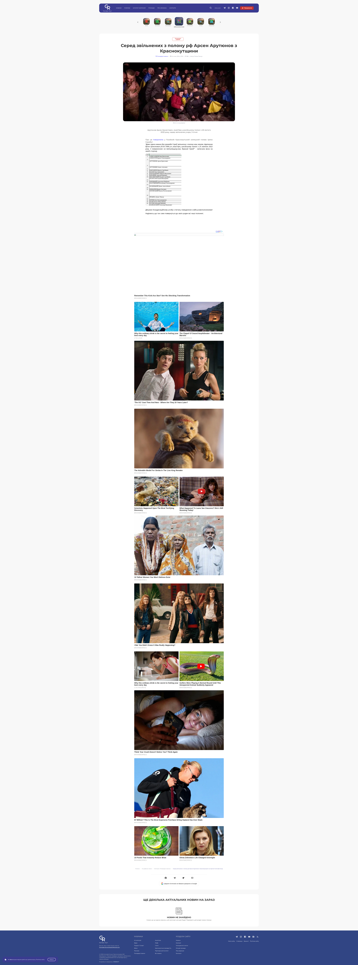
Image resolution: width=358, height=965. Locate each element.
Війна (135, 948)
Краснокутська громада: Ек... (163, 948)
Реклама (136, 950)
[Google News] (253, 937)
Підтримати (248, 8)
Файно (52, 959)
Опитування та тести (182, 945)
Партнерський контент (161, 950)
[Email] (192, 878)
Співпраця (239, 941)
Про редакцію (180, 950)
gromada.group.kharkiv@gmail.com (109, 947)
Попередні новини (178, 39)
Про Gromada (162, 8)
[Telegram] (174, 878)
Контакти (172, 8)
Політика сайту (254, 941)
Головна (137, 868)
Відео (135, 943)
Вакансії (246, 941)
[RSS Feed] (257, 937)
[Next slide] (220, 22)
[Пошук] (211, 8)
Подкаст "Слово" (139, 945)
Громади (151, 8)
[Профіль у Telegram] (224, 8)
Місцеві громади (181, 948)
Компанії (178, 943)
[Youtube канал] (237, 8)
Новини (118, 8)
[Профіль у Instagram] (229, 8)
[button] (166, 878)
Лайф (156, 943)
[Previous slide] (137, 22)
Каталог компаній (139, 8)
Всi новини (158, 953)
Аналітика (158, 940)
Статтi (156, 945)
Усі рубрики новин (147, 868)
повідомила (158, 140)
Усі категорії (137, 940)
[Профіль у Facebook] (233, 8)
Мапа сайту (231, 941)
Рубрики (127, 8)
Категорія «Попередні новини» (162, 868)
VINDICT (116, 961)
